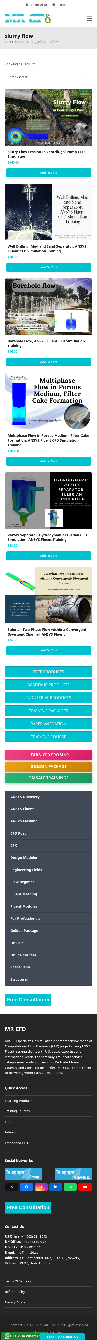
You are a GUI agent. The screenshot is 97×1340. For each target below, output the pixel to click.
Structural (19, 979)
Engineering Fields (26, 869)
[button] (89, 18)
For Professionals (25, 918)
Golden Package (49, 766)
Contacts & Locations (48, 1332)
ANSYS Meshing (24, 821)
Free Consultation (28, 999)
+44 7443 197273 (34, 1241)
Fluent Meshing (23, 894)
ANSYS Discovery (25, 796)
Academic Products (48, 685)
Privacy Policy (15, 1302)
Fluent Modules (23, 906)
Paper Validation (48, 724)
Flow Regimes (22, 882)
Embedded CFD (16, 1143)
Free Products (48, 672)
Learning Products (18, 1100)
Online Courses (23, 955)
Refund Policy (15, 1291)
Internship (12, 1132)
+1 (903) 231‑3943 (34, 1236)
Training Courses (17, 1111)
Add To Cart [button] (48, 172)
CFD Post (18, 833)
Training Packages (48, 711)
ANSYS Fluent (22, 808)
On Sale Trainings (48, 778)
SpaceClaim (20, 967)
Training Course (48, 737)
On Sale (16, 942)
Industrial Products (48, 697)
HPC (8, 1121)
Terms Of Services (18, 1281)
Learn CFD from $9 (48, 755)
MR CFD (10, 42)
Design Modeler (23, 857)
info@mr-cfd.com (28, 1252)
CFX (13, 845)
